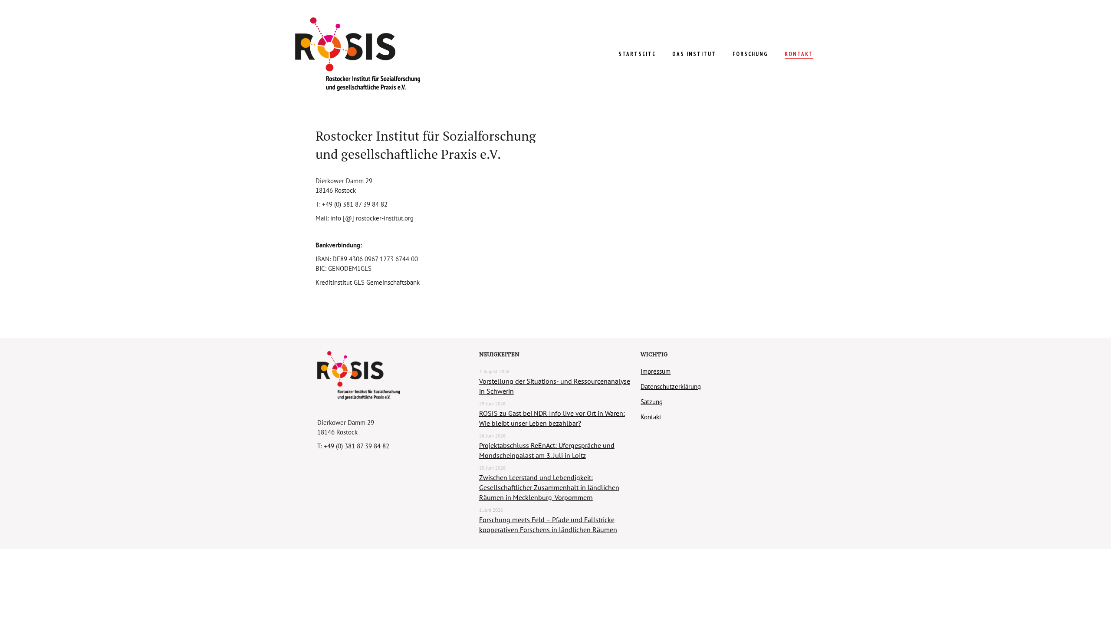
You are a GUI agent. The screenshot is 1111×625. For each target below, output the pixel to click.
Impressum (656, 371)
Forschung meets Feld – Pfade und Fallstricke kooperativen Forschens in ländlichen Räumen (548, 524)
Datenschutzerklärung (671, 386)
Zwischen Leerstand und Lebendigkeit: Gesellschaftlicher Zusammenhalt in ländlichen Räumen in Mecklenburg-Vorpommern (549, 487)
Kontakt (651, 417)
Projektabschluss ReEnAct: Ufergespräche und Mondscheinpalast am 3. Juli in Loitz (547, 450)
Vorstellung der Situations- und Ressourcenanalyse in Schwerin (554, 386)
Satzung (652, 402)
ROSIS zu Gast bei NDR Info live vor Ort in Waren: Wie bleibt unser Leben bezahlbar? (552, 418)
